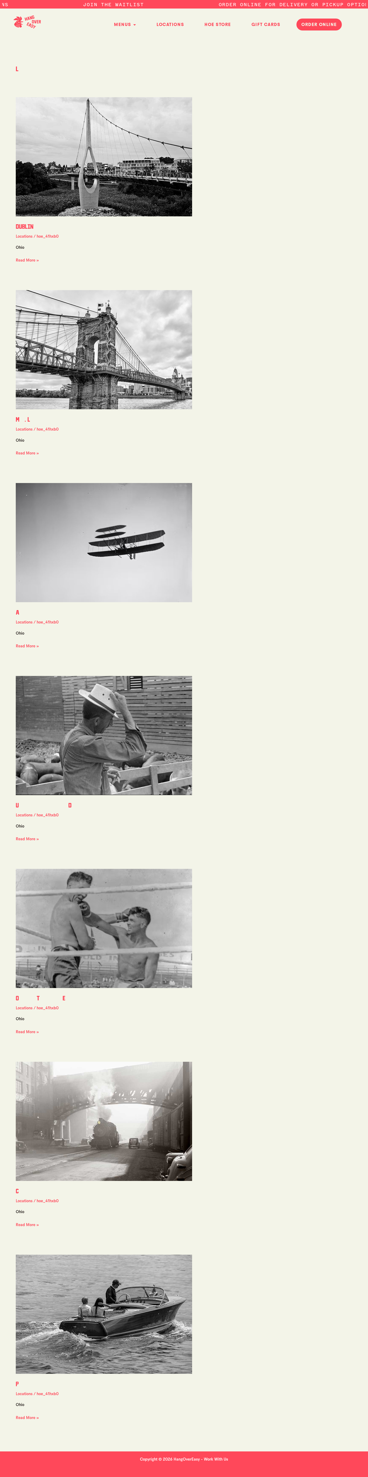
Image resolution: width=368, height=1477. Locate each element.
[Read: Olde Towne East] (104, 928)
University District (62, 805)
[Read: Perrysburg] (104, 1314)
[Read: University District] (104, 735)
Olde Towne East (48, 998)
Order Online (319, 24)
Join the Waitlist (49, 4)
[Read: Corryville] (104, 1121)
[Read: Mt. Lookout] (104, 349)
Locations (170, 24)
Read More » (27, 259)
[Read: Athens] (104, 542)
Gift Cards (266, 24)
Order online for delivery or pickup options (231, 4)
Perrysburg (41, 1383)
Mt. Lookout (39, 419)
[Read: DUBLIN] (104, 156)
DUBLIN (24, 226)
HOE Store (217, 24)
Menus (122, 24)
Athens (32, 612)
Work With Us (216, 1459)
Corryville (41, 1191)
